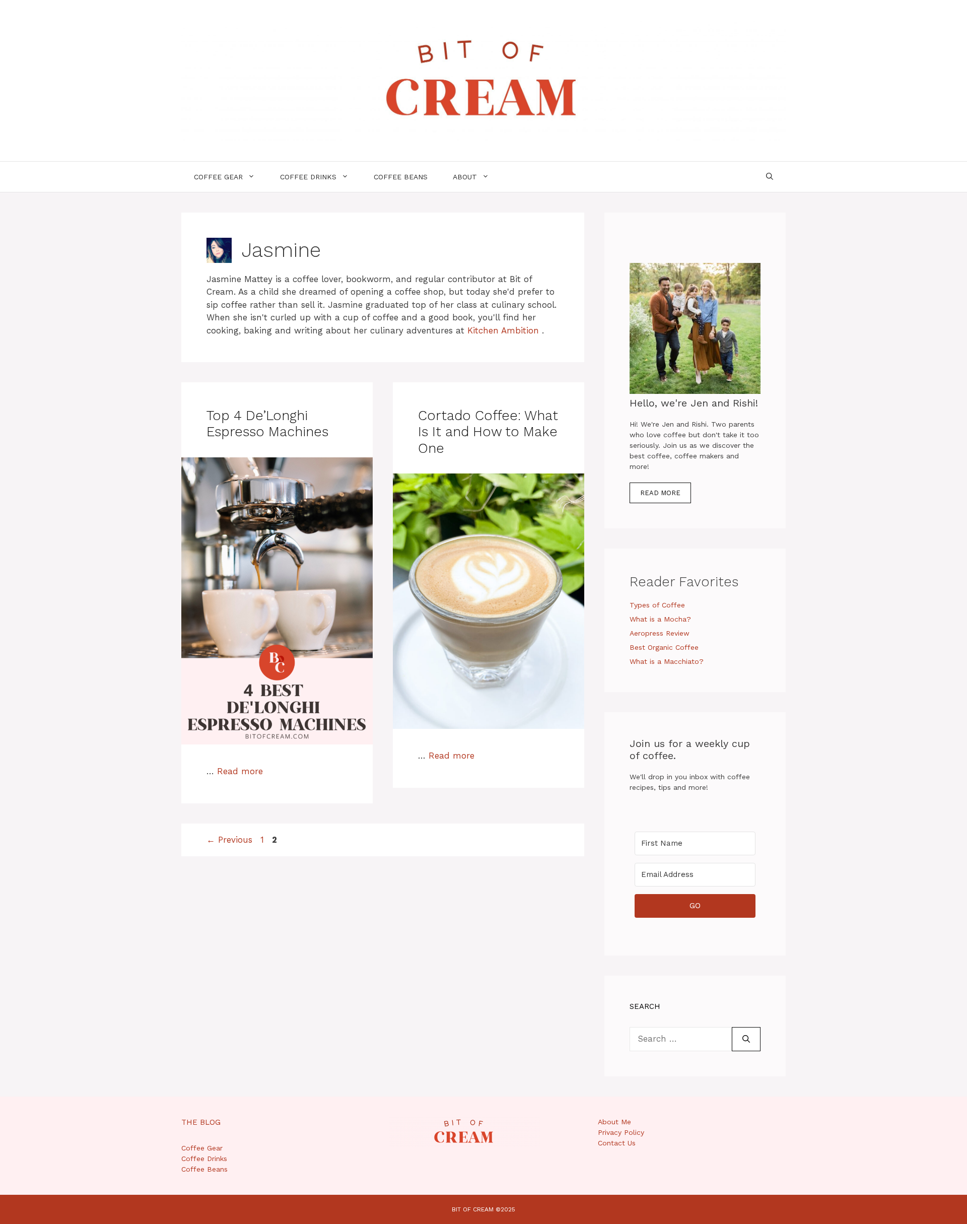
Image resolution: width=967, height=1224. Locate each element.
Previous (229, 840)
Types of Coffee (657, 605)
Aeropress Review (659, 633)
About (465, 177)
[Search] (746, 1039)
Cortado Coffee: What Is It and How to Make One (488, 431)
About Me (614, 1122)
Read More (660, 493)
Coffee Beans (401, 177)
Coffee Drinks (308, 177)
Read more (240, 771)
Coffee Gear (218, 177)
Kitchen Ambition (503, 330)
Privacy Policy (621, 1132)
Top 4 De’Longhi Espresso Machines (267, 423)
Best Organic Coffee (664, 647)
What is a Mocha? (660, 619)
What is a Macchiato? (667, 661)
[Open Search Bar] (769, 177)
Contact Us (617, 1143)
